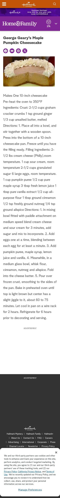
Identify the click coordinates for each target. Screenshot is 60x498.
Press (52, 442)
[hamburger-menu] (4, 4)
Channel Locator (16, 446)
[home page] (29, 4)
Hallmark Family (33, 434)
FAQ (39, 438)
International (28, 442)
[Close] (56, 452)
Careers (48, 438)
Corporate (42, 442)
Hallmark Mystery (15, 434)
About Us (15, 438)
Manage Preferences (30, 490)
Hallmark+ (48, 434)
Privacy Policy (48, 446)
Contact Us (28, 438)
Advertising (13, 442)
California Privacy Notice (29, 472)
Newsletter (33, 446)
